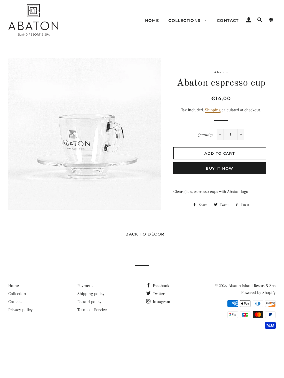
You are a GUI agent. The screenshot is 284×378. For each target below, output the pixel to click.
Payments (85, 285)
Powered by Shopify (258, 292)
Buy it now (219, 168)
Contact (228, 20)
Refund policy (89, 301)
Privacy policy (20, 309)
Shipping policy (91, 293)
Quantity (205, 134)
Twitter (158, 293)
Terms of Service (92, 309)
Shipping (212, 109)
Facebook (160, 285)
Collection (17, 293)
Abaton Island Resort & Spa (252, 285)
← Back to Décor (142, 234)
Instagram (161, 301)
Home (152, 20)
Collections (185, 20)
